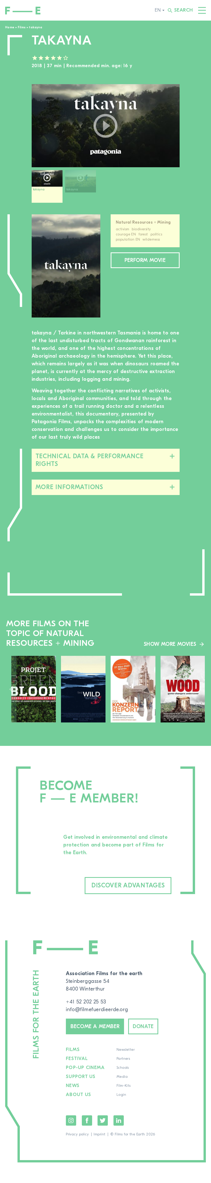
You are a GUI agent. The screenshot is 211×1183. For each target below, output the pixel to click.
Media (122, 1077)
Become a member (95, 1026)
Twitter (103, 1120)
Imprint (99, 1134)
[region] (106, 188)
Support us (81, 1076)
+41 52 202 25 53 (86, 1002)
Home (9, 27)
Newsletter (126, 1050)
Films (22, 27)
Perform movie (145, 260)
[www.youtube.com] (106, 125)
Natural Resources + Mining (143, 222)
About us (78, 1094)
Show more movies (170, 644)
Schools (123, 1068)
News (73, 1085)
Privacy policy (77, 1134)
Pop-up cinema (85, 1067)
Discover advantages (128, 885)
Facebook (87, 1120)
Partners (123, 1059)
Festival (77, 1058)
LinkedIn (118, 1120)
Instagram (71, 1120)
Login (121, 1095)
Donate (143, 1026)
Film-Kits (124, 1086)
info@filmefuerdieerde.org (97, 1009)
